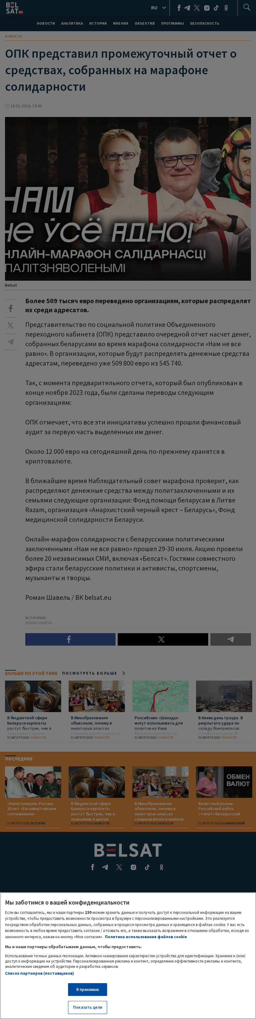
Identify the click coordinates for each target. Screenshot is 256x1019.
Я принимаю (87, 989)
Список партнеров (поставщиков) (39, 973)
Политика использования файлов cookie (146, 936)
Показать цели (87, 1007)
